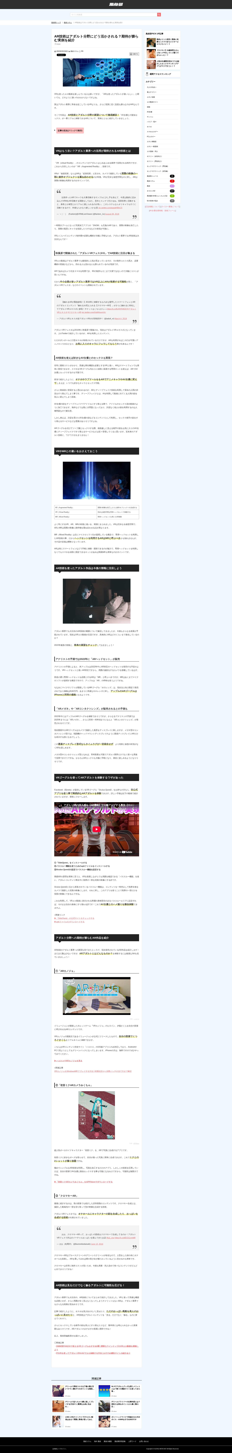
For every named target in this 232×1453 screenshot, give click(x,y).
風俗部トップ (56, 22)
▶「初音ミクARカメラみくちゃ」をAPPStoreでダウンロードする (83, 1182)
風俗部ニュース (152, 176)
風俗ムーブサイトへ (60, 1449)
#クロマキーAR (74, 312)
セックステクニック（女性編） (158, 171)
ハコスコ (136, 1019)
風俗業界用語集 (120, 1441)
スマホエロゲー (152, 132)
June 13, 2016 (97, 1244)
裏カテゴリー (151, 92)
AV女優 (149, 112)
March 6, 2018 (121, 319)
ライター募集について (170, 207)
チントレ (150, 117)
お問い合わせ (144, 1441)
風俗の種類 (108, 1441)
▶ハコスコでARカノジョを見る (68, 1061)
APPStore (136, 1143)
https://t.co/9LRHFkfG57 (117, 309)
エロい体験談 (151, 141)
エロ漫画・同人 (152, 151)
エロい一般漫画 (152, 146)
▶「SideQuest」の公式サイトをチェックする (74, 918)
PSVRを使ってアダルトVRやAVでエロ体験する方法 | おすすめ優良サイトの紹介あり (93, 1353)
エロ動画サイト (152, 102)
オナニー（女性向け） (155, 156)
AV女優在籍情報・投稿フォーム (162, 211)
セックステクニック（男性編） (158, 166)
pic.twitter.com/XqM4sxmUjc (94, 312)
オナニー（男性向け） (155, 161)
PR (82, 51)
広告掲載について (152, 207)
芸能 (148, 107)
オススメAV (151, 191)
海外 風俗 (97, 1441)
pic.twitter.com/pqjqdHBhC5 (110, 208)
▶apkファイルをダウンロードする (69, 922)
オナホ (149, 127)
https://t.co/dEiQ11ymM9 (125, 1238)
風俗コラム (68, 22)
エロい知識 (151, 97)
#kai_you (110, 1238)
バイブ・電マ (151, 122)
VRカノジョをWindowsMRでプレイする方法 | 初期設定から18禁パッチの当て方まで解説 (93, 1071)
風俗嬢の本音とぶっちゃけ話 (157, 196)
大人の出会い (151, 87)
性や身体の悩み (152, 201)
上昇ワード (132, 1441)
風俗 (148, 186)
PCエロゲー (151, 136)
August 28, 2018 (112, 214)
